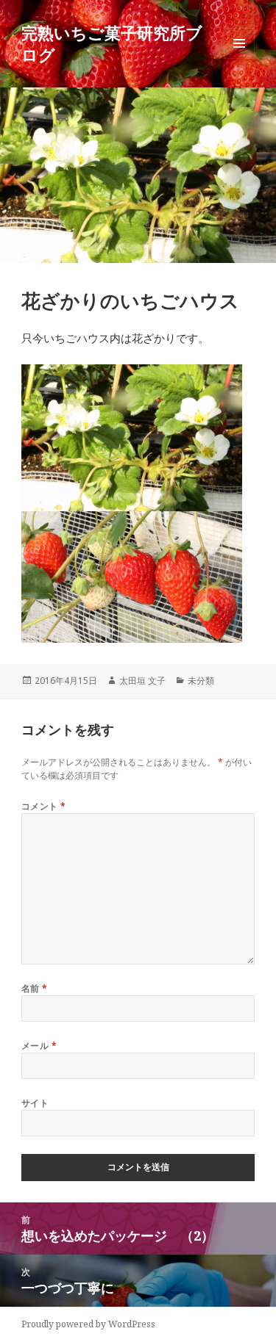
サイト (35, 1103)
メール (39, 1045)
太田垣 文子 (142, 680)
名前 (34, 988)
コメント (43, 806)
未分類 (201, 680)
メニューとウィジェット (239, 58)
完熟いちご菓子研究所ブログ (111, 43)
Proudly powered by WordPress (88, 1324)
